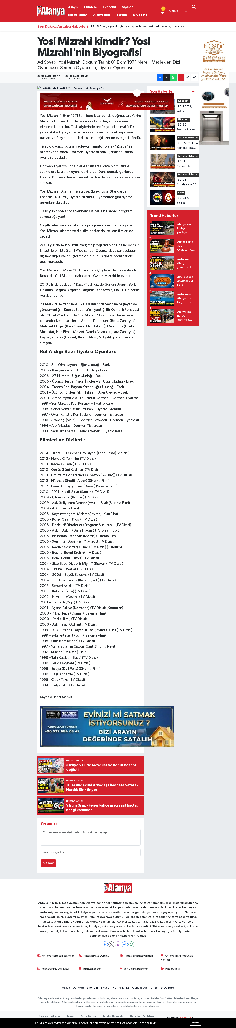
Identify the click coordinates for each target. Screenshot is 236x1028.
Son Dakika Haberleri (136, 968)
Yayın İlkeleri (88, 1016)
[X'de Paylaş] (166, 77)
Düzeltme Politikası (142, 1016)
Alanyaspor (101, 14)
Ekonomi (109, 7)
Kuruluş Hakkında (49, 1016)
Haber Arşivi (172, 968)
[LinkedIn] (125, 944)
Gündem (90, 7)
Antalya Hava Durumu (96, 955)
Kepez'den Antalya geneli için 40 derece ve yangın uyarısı (189, 164)
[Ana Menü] (195, 15)
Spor (181, 193)
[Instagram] (118, 944)
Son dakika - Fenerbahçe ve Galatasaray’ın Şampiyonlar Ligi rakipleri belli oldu (187, 200)
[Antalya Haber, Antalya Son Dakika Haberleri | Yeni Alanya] (51, 11)
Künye (70, 1016)
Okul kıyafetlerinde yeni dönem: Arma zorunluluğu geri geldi (136, 27)
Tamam (195, 1023)
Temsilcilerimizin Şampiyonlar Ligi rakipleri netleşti (188, 127)
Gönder (48, 863)
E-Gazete (140, 14)
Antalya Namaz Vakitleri (139, 955)
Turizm (122, 14)
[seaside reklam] (107, 726)
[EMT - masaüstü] (214, 89)
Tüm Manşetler (92, 968)
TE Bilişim (186, 1018)
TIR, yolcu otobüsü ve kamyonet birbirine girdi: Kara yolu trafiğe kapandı (185, 109)
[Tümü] (193, 91)
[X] (111, 944)
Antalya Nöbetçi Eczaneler (58, 955)
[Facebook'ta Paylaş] (160, 77)
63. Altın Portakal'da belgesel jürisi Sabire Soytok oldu (187, 146)
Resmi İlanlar (77, 14)
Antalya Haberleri (188, 138)
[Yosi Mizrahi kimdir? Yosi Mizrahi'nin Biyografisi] (90, 88)
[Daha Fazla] (181, 77)
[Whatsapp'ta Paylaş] (173, 77)
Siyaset (127, 7)
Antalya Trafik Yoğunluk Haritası (177, 957)
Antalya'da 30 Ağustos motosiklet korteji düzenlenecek (187, 182)
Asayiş (73, 7)
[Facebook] (105, 944)
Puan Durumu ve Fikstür (55, 968)
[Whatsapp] (131, 944)
